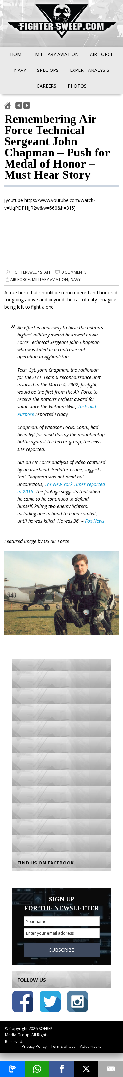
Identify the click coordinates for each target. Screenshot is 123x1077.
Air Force (20, 279)
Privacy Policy (34, 1046)
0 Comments (73, 272)
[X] (86, 1069)
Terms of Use (63, 1046)
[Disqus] (61, 755)
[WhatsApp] (37, 1069)
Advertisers (90, 1046)
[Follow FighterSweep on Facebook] (22, 1002)
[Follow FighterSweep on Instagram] (77, 1002)
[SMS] (12, 1069)
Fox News (94, 521)
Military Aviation (50, 279)
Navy (76, 279)
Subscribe (61, 950)
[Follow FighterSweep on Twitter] (50, 1002)
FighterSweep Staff (31, 272)
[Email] (110, 1069)
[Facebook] (61, 1069)
